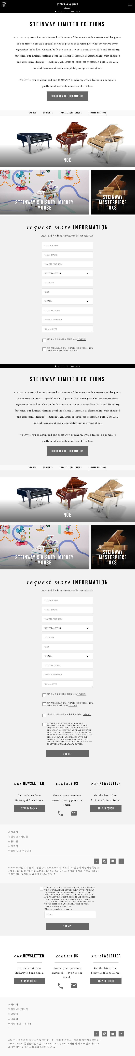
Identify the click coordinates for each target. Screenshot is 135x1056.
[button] (130, 4)
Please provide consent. (58, 909)
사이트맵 (13, 846)
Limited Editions (98, 112)
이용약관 (13, 841)
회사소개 (13, 831)
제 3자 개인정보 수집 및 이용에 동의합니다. (69, 714)
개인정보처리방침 (18, 836)
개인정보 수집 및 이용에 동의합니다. (66, 339)
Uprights (48, 112)
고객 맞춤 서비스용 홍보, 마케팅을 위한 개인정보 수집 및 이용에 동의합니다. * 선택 (70, 349)
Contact (75, 11)
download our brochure (61, 80)
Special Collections (71, 112)
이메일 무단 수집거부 (20, 851)
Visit (60, 11)
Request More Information (67, 96)
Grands (33, 112)
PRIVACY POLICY (72, 732)
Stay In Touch (29, 808)
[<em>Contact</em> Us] (74, 816)
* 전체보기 (81, 339)
